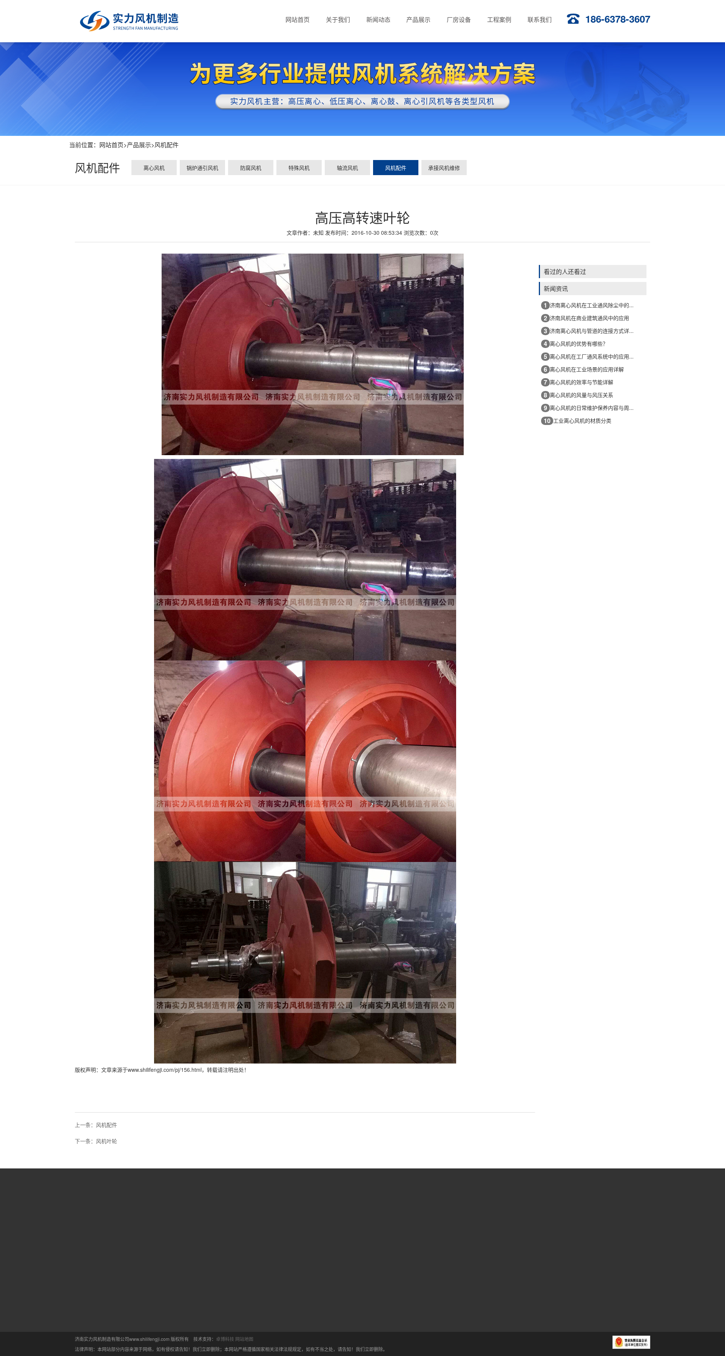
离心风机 (154, 167)
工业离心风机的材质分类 (577, 420)
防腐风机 (250, 167)
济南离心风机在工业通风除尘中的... (589, 305)
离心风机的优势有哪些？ (576, 343)
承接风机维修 (444, 167)
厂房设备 (458, 1214)
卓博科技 (225, 1339)
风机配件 (166, 144)
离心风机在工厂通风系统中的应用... (589, 356)
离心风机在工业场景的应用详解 (584, 369)
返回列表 (305, 1114)
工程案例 (507, 1214)
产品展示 (139, 144)
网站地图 (244, 1339)
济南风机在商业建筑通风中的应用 (586, 318)
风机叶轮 (106, 1141)
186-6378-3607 (617, 19)
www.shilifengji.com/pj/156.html (165, 1069)
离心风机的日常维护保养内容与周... (589, 407)
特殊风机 (299, 167)
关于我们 (312, 1214)
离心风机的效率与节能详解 (578, 382)
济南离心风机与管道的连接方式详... (589, 330)
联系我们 (555, 1214)
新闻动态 (361, 1214)
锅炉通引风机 (202, 167)
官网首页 (263, 1214)
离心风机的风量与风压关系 (578, 395)
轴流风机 (347, 167)
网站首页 (111, 144)
